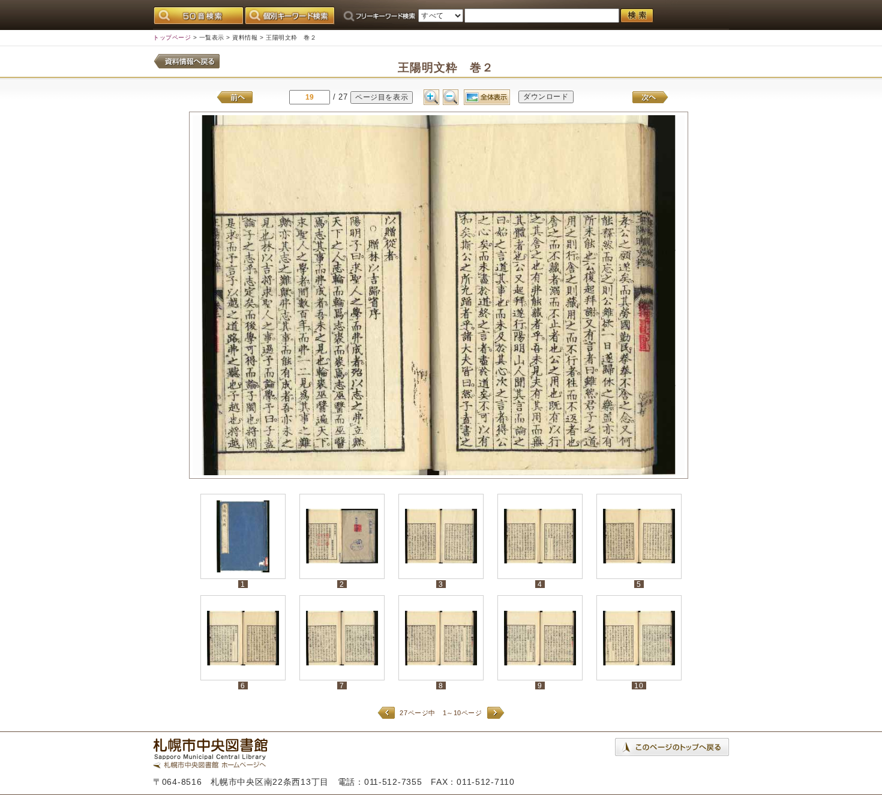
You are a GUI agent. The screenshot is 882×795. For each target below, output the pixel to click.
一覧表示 (211, 37)
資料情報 (244, 37)
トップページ (172, 37)
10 (638, 685)
